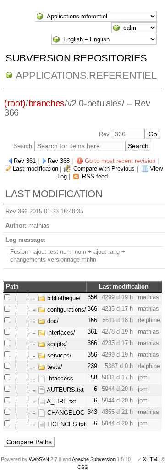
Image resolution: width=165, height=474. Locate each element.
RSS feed (95, 176)
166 (92, 320)
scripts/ (56, 343)
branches (46, 103)
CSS (82, 467)
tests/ (53, 366)
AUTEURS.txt (64, 389)
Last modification (35, 168)
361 (92, 331)
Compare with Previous (104, 168)
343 (92, 411)
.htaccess (59, 378)
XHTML (151, 459)
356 (92, 297)
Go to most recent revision (120, 160)
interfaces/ (60, 332)
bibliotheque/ (63, 298)
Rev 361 (25, 160)
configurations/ (65, 309)
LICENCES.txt (65, 424)
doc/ (52, 321)
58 (94, 377)
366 (92, 308)
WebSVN (39, 459)
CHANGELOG (65, 412)
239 (92, 365)
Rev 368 (59, 160)
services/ (58, 355)
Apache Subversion (94, 459)
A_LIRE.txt (60, 401)
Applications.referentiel (86, 75)
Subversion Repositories (76, 58)
